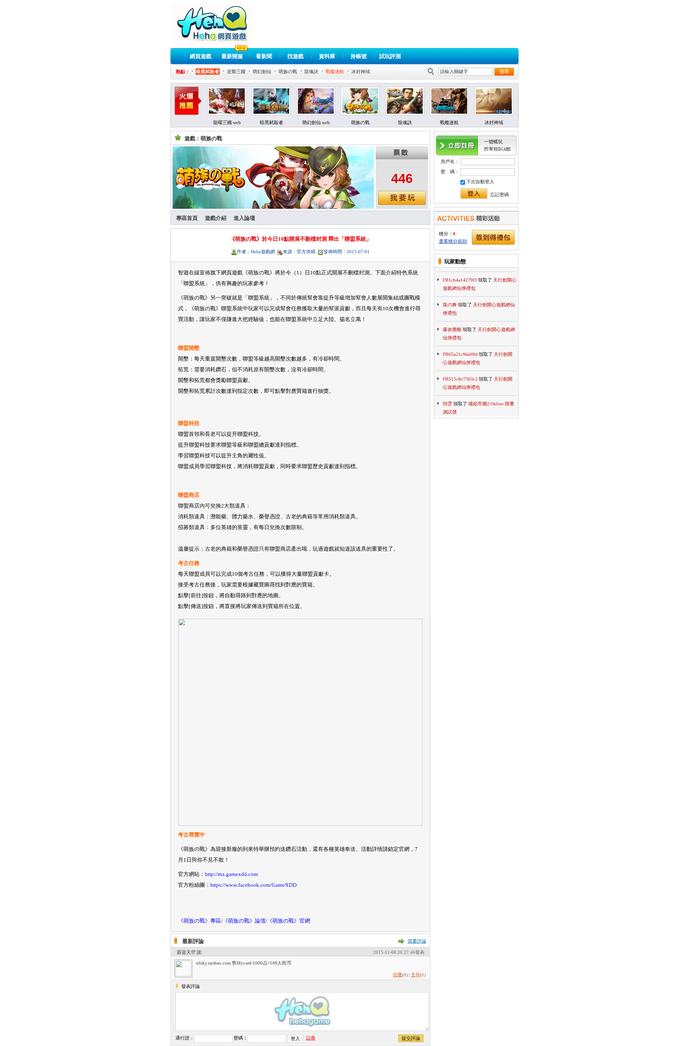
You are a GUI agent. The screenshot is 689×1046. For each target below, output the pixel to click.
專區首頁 (187, 218)
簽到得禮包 (493, 237)
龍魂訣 (311, 71)
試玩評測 (390, 56)
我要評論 (417, 941)
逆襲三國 (236, 71)
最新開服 (232, 56)
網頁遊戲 (200, 56)
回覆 (397, 974)
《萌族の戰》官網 (288, 921)
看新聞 (264, 56)
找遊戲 (295, 56)
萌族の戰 (287, 71)
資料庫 (327, 56)
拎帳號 (359, 56)
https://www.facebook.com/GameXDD (253, 885)
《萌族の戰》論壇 (244, 921)
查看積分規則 (453, 241)
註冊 (310, 1038)
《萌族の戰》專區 (199, 921)
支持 (415, 974)
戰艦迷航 (334, 71)
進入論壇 (244, 218)
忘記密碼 (499, 194)
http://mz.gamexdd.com (231, 874)
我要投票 (402, 198)
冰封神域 (360, 71)
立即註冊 (476, 145)
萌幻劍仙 (262, 71)
